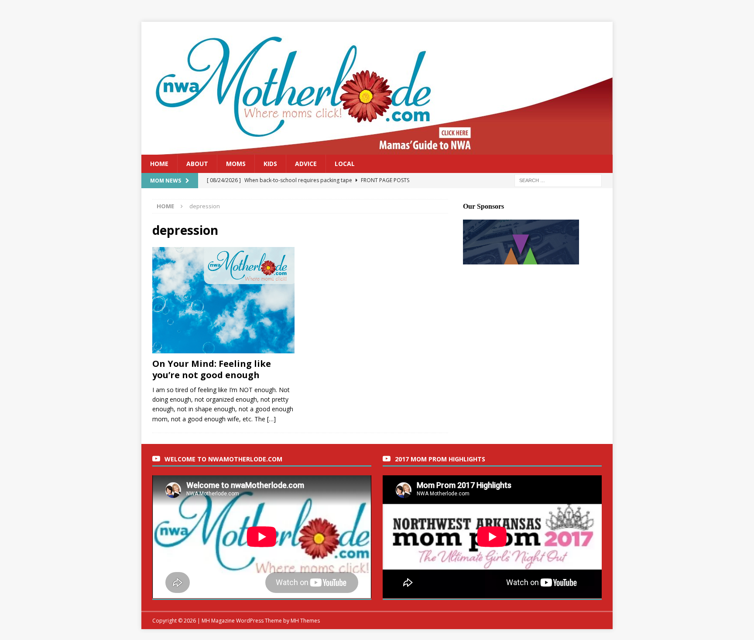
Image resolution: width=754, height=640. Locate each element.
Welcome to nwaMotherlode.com (223, 459)
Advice (306, 163)
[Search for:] (558, 180)
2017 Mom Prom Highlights (440, 459)
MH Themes (305, 620)
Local (345, 163)
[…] (271, 419)
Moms (236, 163)
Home (159, 163)
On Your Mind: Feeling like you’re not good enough (211, 369)
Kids (270, 163)
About (197, 163)
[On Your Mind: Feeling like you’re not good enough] (223, 300)
